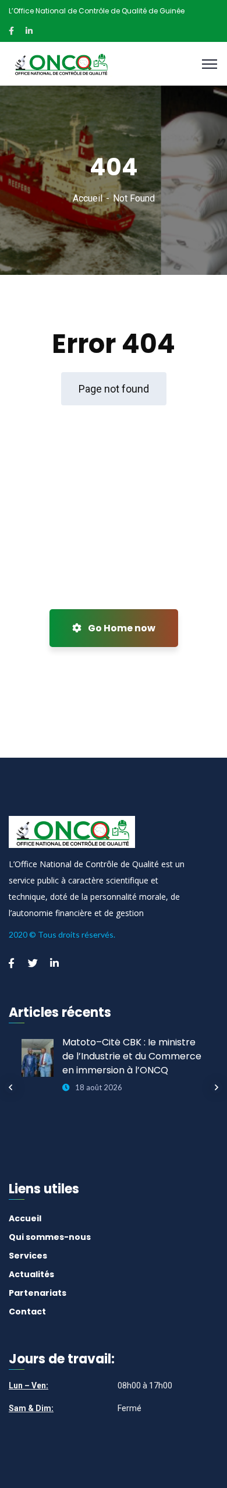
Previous (10, 1087)
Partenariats (37, 1293)
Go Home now (120, 628)
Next (216, 1087)
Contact (27, 1311)
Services (28, 1255)
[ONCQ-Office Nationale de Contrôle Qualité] (60, 63)
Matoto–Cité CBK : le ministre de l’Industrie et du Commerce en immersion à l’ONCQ (131, 1056)
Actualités (31, 1274)
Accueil (87, 198)
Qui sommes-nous (50, 1237)
